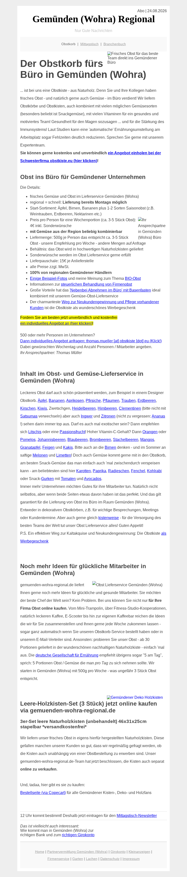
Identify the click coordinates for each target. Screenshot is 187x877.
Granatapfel (30, 447)
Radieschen (118, 471)
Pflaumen (111, 400)
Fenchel (138, 471)
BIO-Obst (133, 278)
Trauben (128, 400)
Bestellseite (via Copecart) (43, 793)
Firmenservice (58, 859)
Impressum (131, 859)
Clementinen (130, 408)
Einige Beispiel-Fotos (48, 278)
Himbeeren (107, 408)
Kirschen (28, 408)
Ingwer (87, 416)
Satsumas (28, 416)
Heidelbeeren (84, 408)
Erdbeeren (147, 400)
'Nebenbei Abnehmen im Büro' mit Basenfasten (110, 290)
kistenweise (108, 518)
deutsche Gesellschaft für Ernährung (67, 655)
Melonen (40, 455)
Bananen (57, 400)
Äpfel (42, 400)
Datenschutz (110, 859)
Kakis (68, 447)
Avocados (92, 479)
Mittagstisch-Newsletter (137, 816)
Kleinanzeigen (139, 852)
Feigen (48, 447)
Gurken (47, 479)
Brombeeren (100, 440)
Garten (77, 859)
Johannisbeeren (51, 440)
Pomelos (28, 440)
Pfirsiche (93, 400)
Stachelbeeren (125, 440)
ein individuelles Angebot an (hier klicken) (56, 323)
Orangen (150, 432)
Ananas (158, 416)
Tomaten (68, 479)
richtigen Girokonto (78, 835)
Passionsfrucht (72, 432)
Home (39, 852)
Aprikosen (75, 400)
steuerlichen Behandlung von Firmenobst (96, 284)
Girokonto (118, 852)
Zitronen (108, 416)
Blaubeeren (77, 440)
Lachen (91, 859)
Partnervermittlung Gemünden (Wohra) (77, 852)
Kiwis (42, 408)
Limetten (63, 455)
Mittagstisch (89, 44)
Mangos (147, 440)
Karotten (83, 471)
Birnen (110, 447)
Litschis (34, 432)
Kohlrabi (154, 471)
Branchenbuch (114, 44)
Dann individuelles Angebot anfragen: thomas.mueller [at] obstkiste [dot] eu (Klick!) (91, 341)
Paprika (99, 471)
